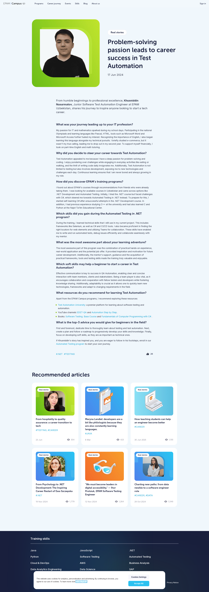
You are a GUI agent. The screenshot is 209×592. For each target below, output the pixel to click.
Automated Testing (140, 556)
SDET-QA (82, 312)
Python (34, 556)
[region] (99, 580)
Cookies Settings (138, 577)
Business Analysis (139, 563)
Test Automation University (71, 305)
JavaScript (86, 550)
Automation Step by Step (104, 312)
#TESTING (69, 354)
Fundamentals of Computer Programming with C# (126, 316)
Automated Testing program (70, 344)
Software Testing (89, 556)
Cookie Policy (81, 582)
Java (33, 550)
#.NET (59, 354)
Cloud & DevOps (39, 563)
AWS (82, 563)
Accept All (138, 583)
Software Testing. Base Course (81, 316)
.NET (132, 550)
